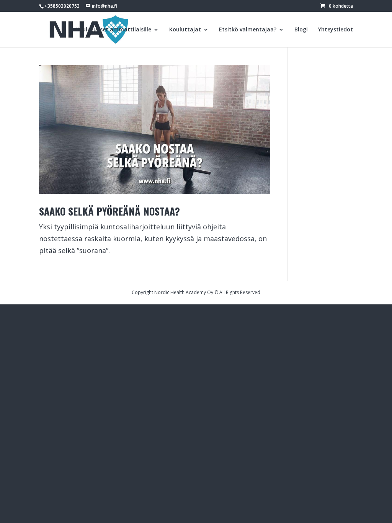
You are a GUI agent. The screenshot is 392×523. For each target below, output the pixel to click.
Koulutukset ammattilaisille (113, 30)
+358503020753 (62, 6)
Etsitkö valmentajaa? (247, 30)
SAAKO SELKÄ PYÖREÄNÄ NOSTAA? (109, 211)
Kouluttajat (185, 30)
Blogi (301, 30)
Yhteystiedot (335, 30)
